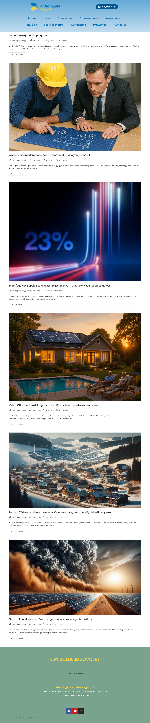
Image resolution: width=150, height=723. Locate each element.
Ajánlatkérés (113, 18)
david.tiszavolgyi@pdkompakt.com (91, 691)
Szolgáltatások (89, 18)
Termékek (31, 24)
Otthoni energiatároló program (28, 35)
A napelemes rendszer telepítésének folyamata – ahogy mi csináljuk (49, 155)
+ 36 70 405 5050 (83, 695)
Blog (47, 41)
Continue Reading (18, 53)
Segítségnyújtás (54, 24)
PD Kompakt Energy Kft (20, 41)
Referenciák (65, 18)
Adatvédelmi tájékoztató (75, 674)
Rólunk (31, 18)
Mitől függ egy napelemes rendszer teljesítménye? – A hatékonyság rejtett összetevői (60, 285)
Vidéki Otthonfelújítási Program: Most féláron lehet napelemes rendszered (54, 405)
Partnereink (78, 24)
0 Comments (63, 41)
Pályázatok (99, 24)
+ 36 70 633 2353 (66, 695)
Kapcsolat (120, 24)
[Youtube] (75, 711)
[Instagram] (81, 711)
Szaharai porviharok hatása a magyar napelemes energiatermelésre (50, 619)
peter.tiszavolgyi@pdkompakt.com (59, 691)
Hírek (47, 18)
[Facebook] (69, 711)
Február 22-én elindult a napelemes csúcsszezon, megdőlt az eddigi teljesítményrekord (61, 512)
